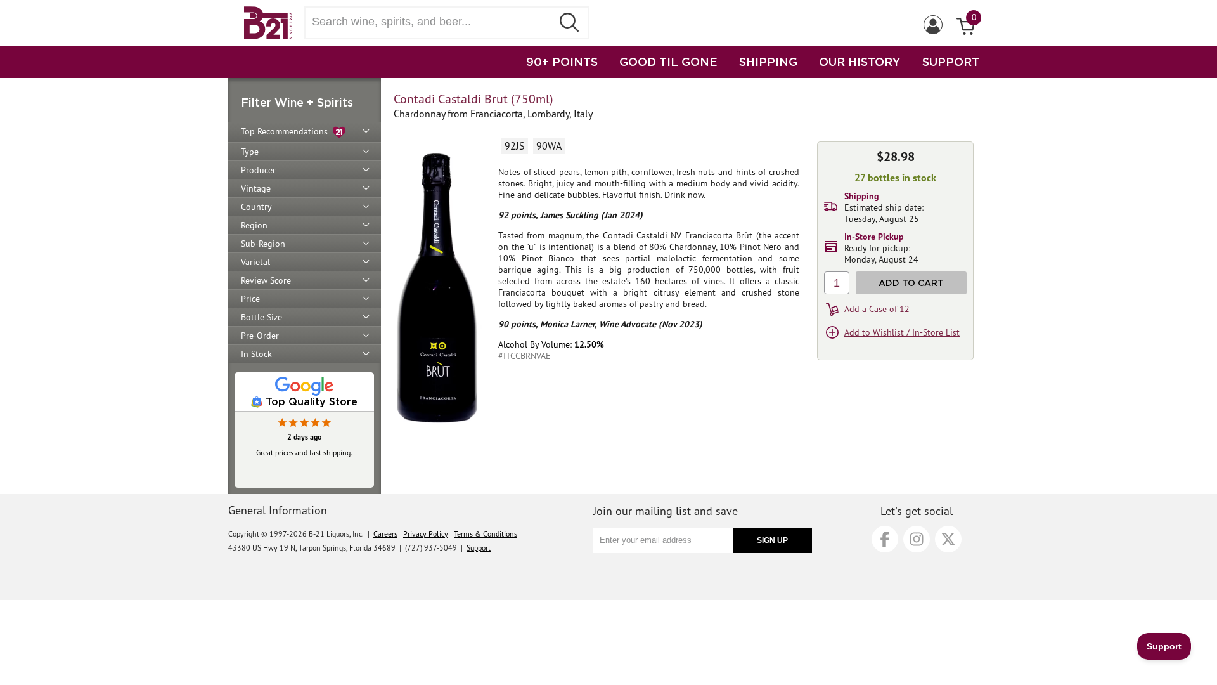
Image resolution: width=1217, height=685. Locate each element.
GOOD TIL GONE (668, 61)
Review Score (266, 280)
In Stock (256, 354)
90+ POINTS (562, 61)
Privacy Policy (425, 533)
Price (250, 298)
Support (479, 547)
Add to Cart (911, 282)
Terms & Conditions (485, 533)
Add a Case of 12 (877, 309)
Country (256, 206)
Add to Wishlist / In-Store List (902, 332)
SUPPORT (950, 61)
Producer (258, 170)
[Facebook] (885, 539)
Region (254, 225)
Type (250, 151)
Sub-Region (263, 243)
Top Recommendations (287, 131)
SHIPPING (768, 61)
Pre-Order (260, 335)
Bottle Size (261, 317)
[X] (948, 539)
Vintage (256, 188)
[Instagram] (916, 539)
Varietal (255, 262)
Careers (385, 533)
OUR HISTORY (860, 61)
